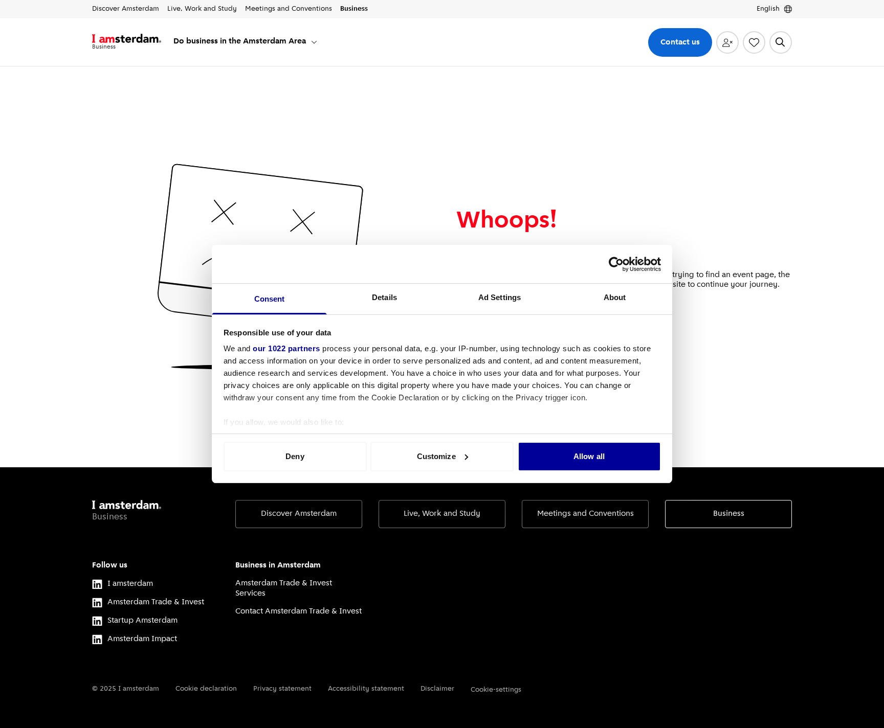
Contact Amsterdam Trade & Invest (298, 611)
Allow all (589, 456)
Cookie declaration (206, 689)
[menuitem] (245, 42)
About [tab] (615, 297)
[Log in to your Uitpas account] (727, 42)
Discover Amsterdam (299, 514)
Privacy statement (282, 689)
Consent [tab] (269, 298)
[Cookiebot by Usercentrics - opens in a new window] (616, 264)
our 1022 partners (286, 348)
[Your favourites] (754, 42)
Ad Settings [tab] (499, 297)
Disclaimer (437, 689)
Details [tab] (384, 297)
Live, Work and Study (442, 514)
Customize (436, 456)
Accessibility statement (366, 689)
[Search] (780, 42)
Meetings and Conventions (585, 514)
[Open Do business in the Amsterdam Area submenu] (314, 42)
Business (728, 514)
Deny (294, 456)
